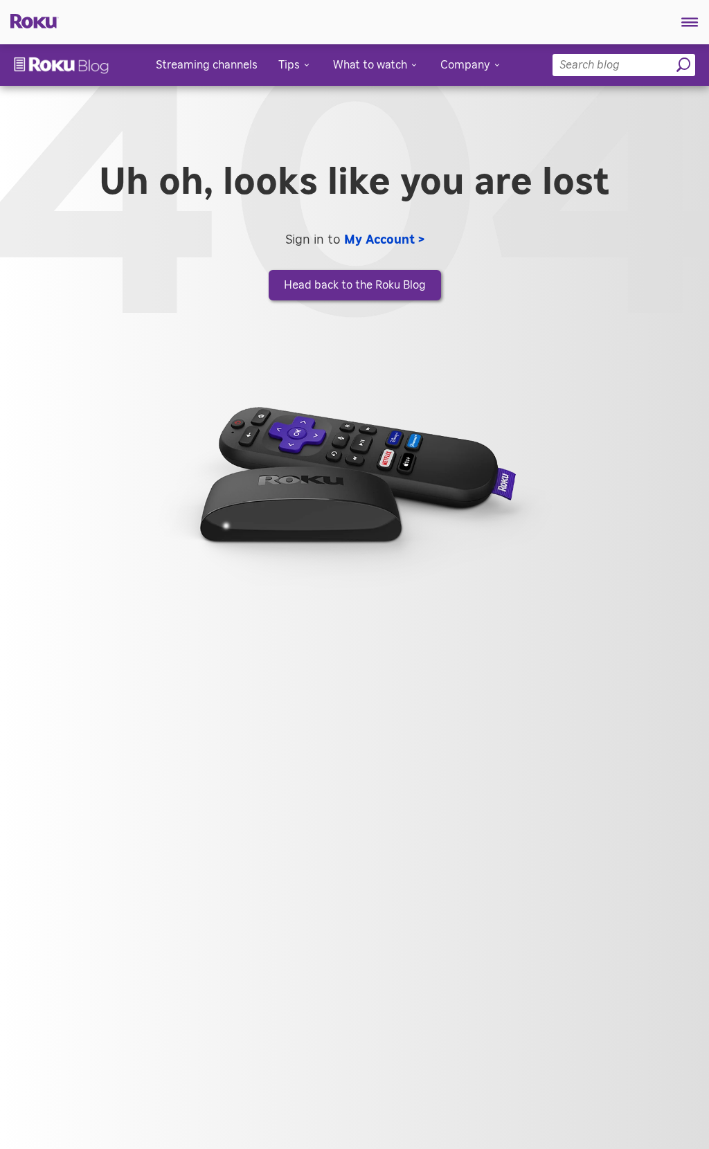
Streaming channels (207, 65)
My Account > (384, 240)
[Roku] (29, 20)
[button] (690, 22)
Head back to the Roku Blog (355, 285)
